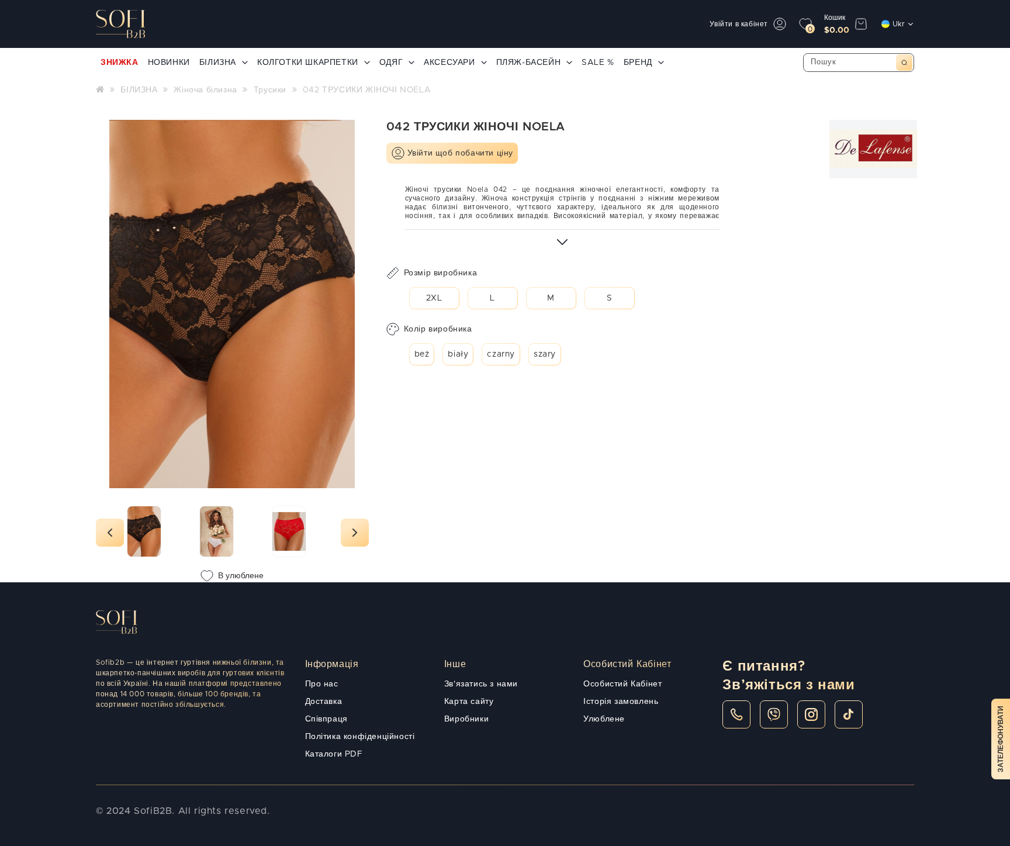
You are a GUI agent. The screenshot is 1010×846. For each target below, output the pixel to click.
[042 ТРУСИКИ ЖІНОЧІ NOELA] (144, 531)
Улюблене (604, 719)
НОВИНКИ (169, 62)
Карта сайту (469, 701)
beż (422, 354)
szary (545, 354)
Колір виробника (438, 329)
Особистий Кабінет (622, 684)
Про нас (321, 684)
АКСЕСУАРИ (449, 62)
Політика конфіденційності (360, 737)
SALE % (598, 62)
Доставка (324, 701)
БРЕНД (638, 62)
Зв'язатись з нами (481, 684)
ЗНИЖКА (120, 62)
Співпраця (326, 719)
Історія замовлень (620, 701)
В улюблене (241, 576)
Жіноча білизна (205, 90)
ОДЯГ (391, 62)
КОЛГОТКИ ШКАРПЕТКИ (307, 62)
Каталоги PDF (334, 754)
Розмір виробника (441, 273)
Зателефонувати (1000, 739)
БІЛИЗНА (217, 62)
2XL (434, 298)
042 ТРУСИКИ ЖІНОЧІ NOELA (367, 90)
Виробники (466, 719)
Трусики (270, 90)
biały (458, 354)
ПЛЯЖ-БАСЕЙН (528, 62)
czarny (501, 354)
